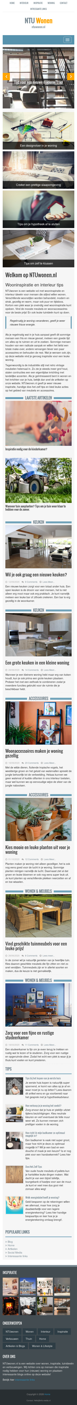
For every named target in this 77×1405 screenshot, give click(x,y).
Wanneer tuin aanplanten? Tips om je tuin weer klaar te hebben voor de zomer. (35, 508)
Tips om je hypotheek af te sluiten (38, 224)
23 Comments (32, 762)
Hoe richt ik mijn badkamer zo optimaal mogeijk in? (45, 1134)
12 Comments (32, 859)
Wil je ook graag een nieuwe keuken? (37, 574)
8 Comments (31, 955)
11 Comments (32, 1044)
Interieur (24, 3)
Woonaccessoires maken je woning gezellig (34, 753)
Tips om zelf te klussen (38, 263)
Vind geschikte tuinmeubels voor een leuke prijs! (36, 945)
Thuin (29, 1339)
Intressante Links (38, 8)
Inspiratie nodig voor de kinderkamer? (26, 449)
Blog (10, 1241)
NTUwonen (12, 1331)
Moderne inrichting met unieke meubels (38, 79)
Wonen (30, 1331)
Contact (63, 3)
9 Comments (31, 581)
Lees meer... (48, 955)
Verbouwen (12, 1339)
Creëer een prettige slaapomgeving (38, 185)
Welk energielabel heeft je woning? (42, 1197)
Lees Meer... (48, 581)
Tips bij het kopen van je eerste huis (43, 1078)
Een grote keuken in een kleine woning (37, 662)
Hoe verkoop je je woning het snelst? (43, 1105)
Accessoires (38, 698)
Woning (51, 3)
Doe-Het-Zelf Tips (33, 1166)
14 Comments (32, 669)
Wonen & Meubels (38, 891)
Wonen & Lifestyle (42, 1346)
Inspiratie (38, 3)
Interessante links (18, 1256)
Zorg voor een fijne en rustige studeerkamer (29, 1035)
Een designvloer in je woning (38, 146)
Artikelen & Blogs (15, 1346)
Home (12, 3)
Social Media (15, 1252)
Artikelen (13, 1249)
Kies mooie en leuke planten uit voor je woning (37, 849)
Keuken (38, 522)
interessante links (25, 1379)
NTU (38, 22)
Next (70, 76)
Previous (6, 76)
